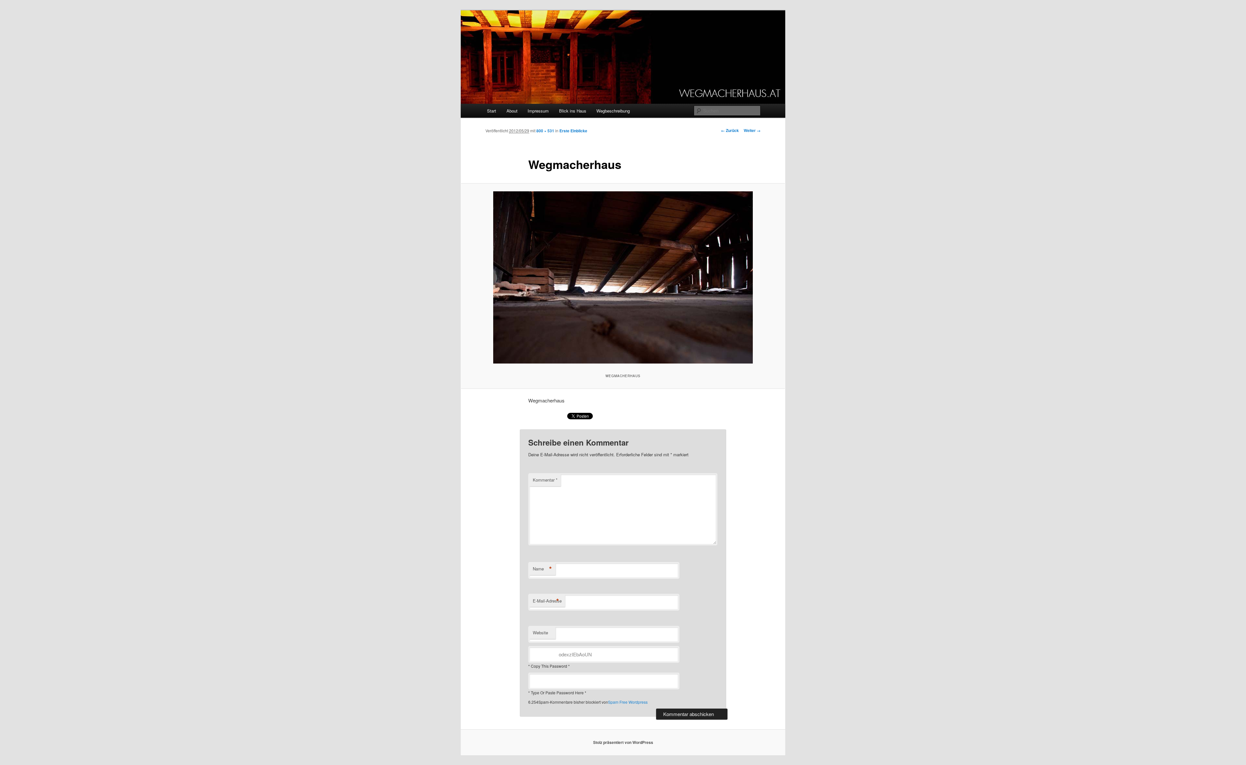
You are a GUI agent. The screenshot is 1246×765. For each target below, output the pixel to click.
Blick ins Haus (572, 111)
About (512, 111)
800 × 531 (545, 131)
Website (540, 632)
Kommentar (545, 480)
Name (542, 569)
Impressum (538, 111)
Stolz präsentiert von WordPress (623, 742)
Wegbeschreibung (613, 111)
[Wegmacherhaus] (623, 277)
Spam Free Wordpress (628, 702)
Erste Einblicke (573, 131)
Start (491, 111)
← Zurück (730, 130)
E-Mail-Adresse (547, 601)
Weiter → (752, 130)
